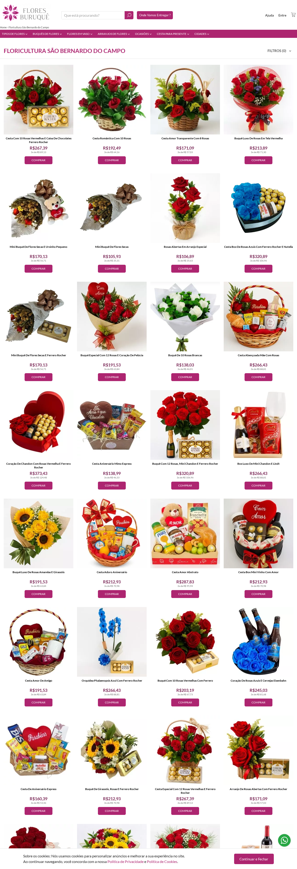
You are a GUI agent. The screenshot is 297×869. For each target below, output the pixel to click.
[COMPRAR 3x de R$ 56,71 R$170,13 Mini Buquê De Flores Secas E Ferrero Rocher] (38, 316)
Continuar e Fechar (253, 859)
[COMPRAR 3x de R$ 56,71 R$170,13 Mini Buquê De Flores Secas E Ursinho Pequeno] (38, 208)
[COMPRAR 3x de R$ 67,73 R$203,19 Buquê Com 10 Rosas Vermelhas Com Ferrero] (185, 642)
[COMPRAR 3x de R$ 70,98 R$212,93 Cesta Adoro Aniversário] (112, 533)
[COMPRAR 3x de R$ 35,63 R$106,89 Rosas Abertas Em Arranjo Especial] (185, 208)
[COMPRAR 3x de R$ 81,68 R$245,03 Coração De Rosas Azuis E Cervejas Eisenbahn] (258, 642)
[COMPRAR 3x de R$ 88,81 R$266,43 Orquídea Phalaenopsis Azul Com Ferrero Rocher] (112, 642)
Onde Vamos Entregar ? (155, 15)
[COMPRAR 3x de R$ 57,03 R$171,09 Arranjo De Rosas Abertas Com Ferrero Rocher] (258, 750)
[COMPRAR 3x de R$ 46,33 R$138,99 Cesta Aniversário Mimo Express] (112, 425)
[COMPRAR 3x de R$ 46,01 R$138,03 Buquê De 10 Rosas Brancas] (185, 316)
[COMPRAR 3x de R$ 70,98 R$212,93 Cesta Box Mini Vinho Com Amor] (258, 533)
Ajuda (269, 15)
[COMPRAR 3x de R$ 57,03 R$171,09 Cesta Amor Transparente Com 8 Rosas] (185, 99)
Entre (282, 15)
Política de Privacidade (125, 861)
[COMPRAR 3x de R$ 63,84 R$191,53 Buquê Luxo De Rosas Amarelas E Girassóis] (38, 533)
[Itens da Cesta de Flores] (293, 14)
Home (3, 27)
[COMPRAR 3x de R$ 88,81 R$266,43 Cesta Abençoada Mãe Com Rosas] (258, 316)
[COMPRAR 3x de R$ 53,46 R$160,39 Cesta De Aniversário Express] (38, 750)
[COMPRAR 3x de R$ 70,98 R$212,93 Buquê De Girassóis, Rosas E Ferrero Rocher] (112, 750)
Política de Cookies (162, 861)
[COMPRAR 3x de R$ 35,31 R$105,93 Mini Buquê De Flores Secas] (112, 208)
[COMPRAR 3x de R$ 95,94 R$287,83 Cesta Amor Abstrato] (185, 533)
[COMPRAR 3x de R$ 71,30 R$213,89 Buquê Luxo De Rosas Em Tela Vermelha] (258, 99)
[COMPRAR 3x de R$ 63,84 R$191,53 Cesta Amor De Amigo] (38, 642)
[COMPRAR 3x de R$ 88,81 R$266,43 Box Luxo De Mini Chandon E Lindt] (258, 425)
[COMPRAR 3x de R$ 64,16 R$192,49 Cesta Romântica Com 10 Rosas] (112, 99)
